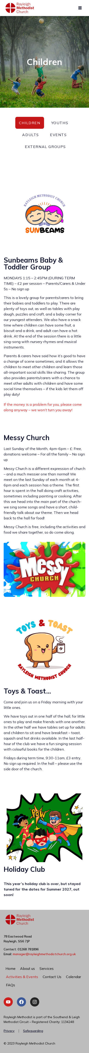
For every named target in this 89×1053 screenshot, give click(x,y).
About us (27, 968)
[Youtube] (8, 1001)
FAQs (10, 985)
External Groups (45, 146)
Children (29, 123)
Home (10, 968)
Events (58, 134)
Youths (59, 123)
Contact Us (52, 976)
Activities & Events (22, 976)
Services (46, 968)
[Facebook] (21, 1001)
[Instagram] (34, 1001)
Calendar (73, 976)
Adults (30, 134)
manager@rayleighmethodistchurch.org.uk (44, 954)
